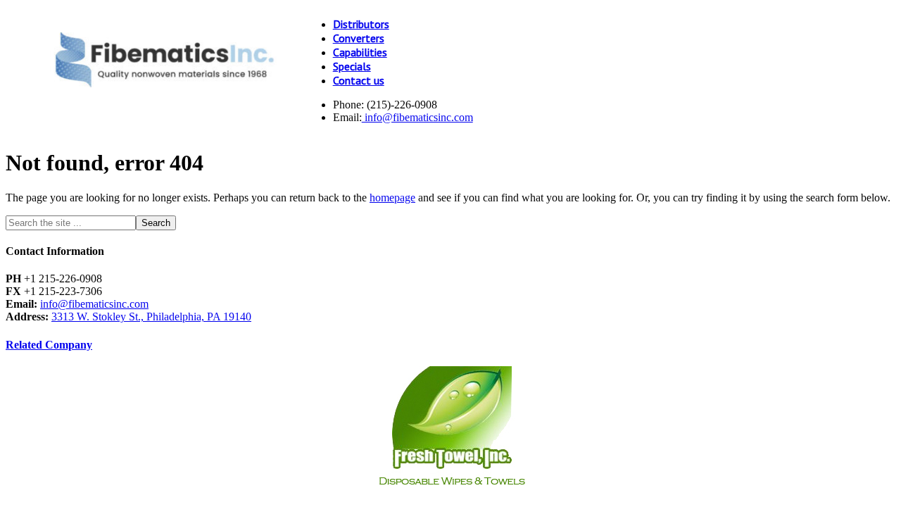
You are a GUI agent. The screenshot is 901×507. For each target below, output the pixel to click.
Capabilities (360, 52)
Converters (358, 38)
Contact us (358, 80)
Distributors (361, 24)
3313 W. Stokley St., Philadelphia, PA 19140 (151, 317)
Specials (352, 66)
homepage (392, 198)
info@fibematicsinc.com (417, 117)
